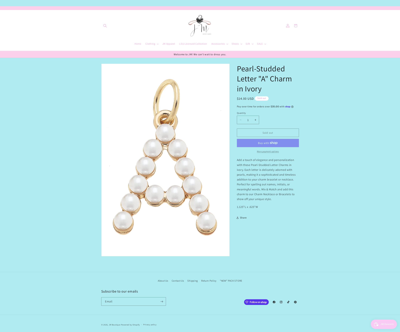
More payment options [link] (268, 151)
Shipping (192, 280)
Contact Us (178, 280)
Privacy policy (149, 324)
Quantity (241, 112)
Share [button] (243, 217)
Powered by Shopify (130, 324)
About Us (163, 280)
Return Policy (208, 280)
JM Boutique (114, 324)
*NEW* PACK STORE (231, 280)
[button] (105, 26)
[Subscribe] (162, 301)
